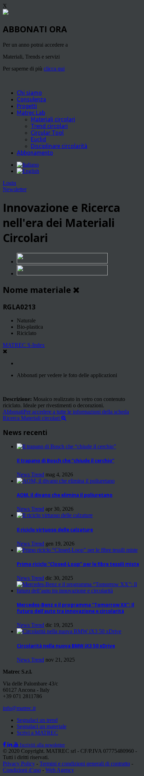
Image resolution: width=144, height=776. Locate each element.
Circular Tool (47, 132)
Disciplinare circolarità (59, 146)
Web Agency (59, 770)
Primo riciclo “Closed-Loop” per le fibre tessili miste (78, 564)
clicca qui (54, 69)
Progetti (27, 106)
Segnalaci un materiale (41, 726)
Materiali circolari (53, 119)
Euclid (38, 139)
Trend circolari (49, 126)
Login (9, 183)
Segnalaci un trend (37, 720)
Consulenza (31, 99)
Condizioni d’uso (22, 770)
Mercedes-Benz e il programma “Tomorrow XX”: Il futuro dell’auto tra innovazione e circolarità (75, 608)
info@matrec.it (19, 708)
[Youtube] (17, 745)
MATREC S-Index (24, 345)
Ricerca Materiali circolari (32, 418)
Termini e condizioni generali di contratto (84, 764)
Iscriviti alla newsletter (42, 745)
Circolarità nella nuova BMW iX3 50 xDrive (66, 646)
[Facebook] (5, 745)
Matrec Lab (31, 112)
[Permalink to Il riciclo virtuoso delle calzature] (55, 515)
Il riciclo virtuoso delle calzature (55, 530)
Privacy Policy (19, 764)
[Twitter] (10, 745)
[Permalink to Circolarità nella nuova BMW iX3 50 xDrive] (69, 631)
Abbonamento (35, 152)
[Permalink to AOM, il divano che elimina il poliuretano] (66, 481)
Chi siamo (29, 92)
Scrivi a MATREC (37, 733)
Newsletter (15, 189)
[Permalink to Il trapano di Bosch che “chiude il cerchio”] (66, 446)
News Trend (30, 474)
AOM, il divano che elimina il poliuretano (65, 495)
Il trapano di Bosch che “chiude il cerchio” (65, 460)
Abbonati (66, 412)
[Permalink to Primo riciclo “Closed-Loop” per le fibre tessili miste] (77, 550)
